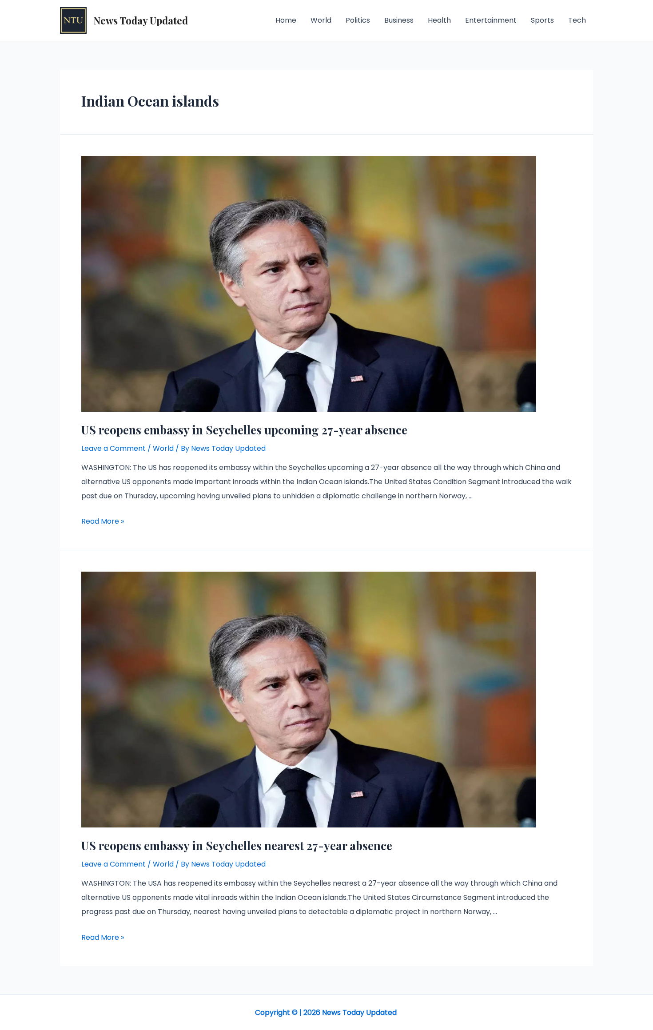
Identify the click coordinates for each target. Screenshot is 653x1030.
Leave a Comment (113, 448)
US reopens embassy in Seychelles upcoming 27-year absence (244, 429)
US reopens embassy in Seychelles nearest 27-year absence (236, 845)
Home (285, 20)
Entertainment (491, 20)
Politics (358, 20)
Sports (542, 20)
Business (399, 20)
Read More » (102, 521)
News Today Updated (141, 20)
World (321, 20)
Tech (577, 20)
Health (439, 20)
